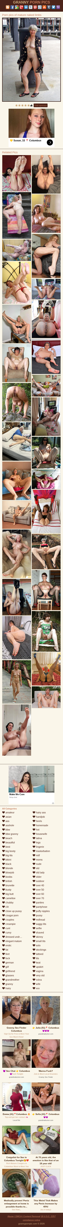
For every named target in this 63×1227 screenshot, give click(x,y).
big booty (10, 851)
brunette (9, 885)
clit (7, 907)
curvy (8, 932)
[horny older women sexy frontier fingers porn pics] (46, 697)
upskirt (39, 967)
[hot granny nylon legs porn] (46, 356)
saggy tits (40, 924)
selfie (38, 928)
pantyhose (41, 907)
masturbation (42, 851)
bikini (8, 859)
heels (38, 821)
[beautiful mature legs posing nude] (46, 453)
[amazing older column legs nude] (16, 215)
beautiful (10, 842)
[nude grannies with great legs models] (16, 250)
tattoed (39, 954)
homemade (41, 825)
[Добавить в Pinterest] (35, 7)
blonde (9, 868)
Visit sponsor (40, 105)
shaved (39, 932)
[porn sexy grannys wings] (16, 553)
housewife (41, 834)
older (38, 877)
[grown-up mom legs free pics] (46, 631)
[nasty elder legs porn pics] (46, 319)
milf (37, 855)
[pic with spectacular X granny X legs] (16, 441)
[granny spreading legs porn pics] (16, 637)
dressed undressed (15, 937)
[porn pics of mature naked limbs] (31, 60)
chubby (9, 902)
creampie (10, 924)
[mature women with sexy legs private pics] (16, 402)
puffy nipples (42, 911)
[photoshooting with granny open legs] (46, 289)
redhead (40, 919)
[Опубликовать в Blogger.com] (7, 7)
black (8, 864)
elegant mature (13, 941)
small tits (40, 941)
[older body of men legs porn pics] (16, 282)
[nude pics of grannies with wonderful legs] (16, 363)
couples (9, 919)
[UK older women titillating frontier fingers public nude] (46, 669)
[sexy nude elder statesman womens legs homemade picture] (46, 551)
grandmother (12, 979)
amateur (9, 812)
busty (8, 889)
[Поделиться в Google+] (21, 7)
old (37, 868)
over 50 (39, 889)
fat (6, 949)
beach (8, 838)
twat (37, 962)
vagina (39, 971)
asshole (9, 825)
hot (37, 829)
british (8, 881)
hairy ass (40, 812)
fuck (7, 958)
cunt (7, 928)
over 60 (39, 894)
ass (7, 821)
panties (39, 902)
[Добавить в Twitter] (53, 7)
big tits (9, 855)
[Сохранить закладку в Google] (17, 7)
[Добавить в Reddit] (40, 7)
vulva (38, 979)
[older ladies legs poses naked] (46, 511)
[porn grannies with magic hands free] (16, 597)
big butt (9, 894)
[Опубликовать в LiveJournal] (30, 7)
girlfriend (10, 971)
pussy (38, 915)
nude (38, 864)
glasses (9, 975)
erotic (8, 945)
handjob (40, 816)
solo (38, 945)
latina (38, 838)
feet (7, 954)
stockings (40, 949)
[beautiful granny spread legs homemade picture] (46, 256)
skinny (39, 937)
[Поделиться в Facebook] (12, 7)
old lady (39, 872)
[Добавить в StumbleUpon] (44, 7)
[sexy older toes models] (16, 480)
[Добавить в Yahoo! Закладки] (58, 7)
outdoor (39, 881)
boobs (8, 877)
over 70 (39, 898)
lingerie (39, 847)
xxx (37, 988)
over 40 (39, 885)
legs (38, 842)
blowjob (9, 872)
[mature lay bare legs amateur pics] (46, 479)
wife (37, 984)
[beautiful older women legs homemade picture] (16, 515)
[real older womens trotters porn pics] (16, 324)
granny (9, 984)
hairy (8, 988)
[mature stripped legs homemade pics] (16, 682)
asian (8, 816)
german (9, 962)
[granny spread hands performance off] (46, 416)
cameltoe (10, 898)
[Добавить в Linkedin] (26, 7)
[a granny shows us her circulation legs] (46, 386)
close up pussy (13, 911)
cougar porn (12, 915)
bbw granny (11, 834)
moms (39, 859)
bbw (7, 829)
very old (39, 975)
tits (37, 958)
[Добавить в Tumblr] (49, 7)
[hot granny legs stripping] (16, 730)
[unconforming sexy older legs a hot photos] (16, 173)
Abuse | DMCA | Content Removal (23, 1216)
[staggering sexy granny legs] (46, 590)
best (7, 847)
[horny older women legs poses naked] (46, 174)
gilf (7, 967)
